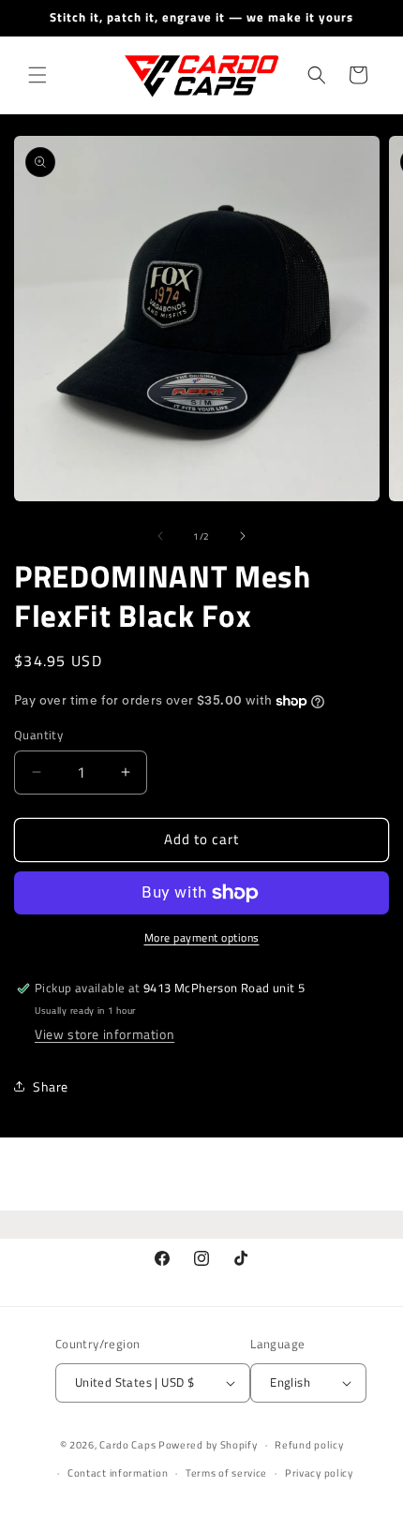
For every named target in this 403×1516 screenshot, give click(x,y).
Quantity (38, 735)
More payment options (202, 937)
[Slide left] (160, 536)
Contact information (117, 1472)
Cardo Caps (127, 1444)
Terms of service (226, 1472)
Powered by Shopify (208, 1444)
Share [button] (50, 1086)
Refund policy (309, 1444)
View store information (104, 1034)
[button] (37, 75)
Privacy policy (319, 1472)
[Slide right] (242, 536)
